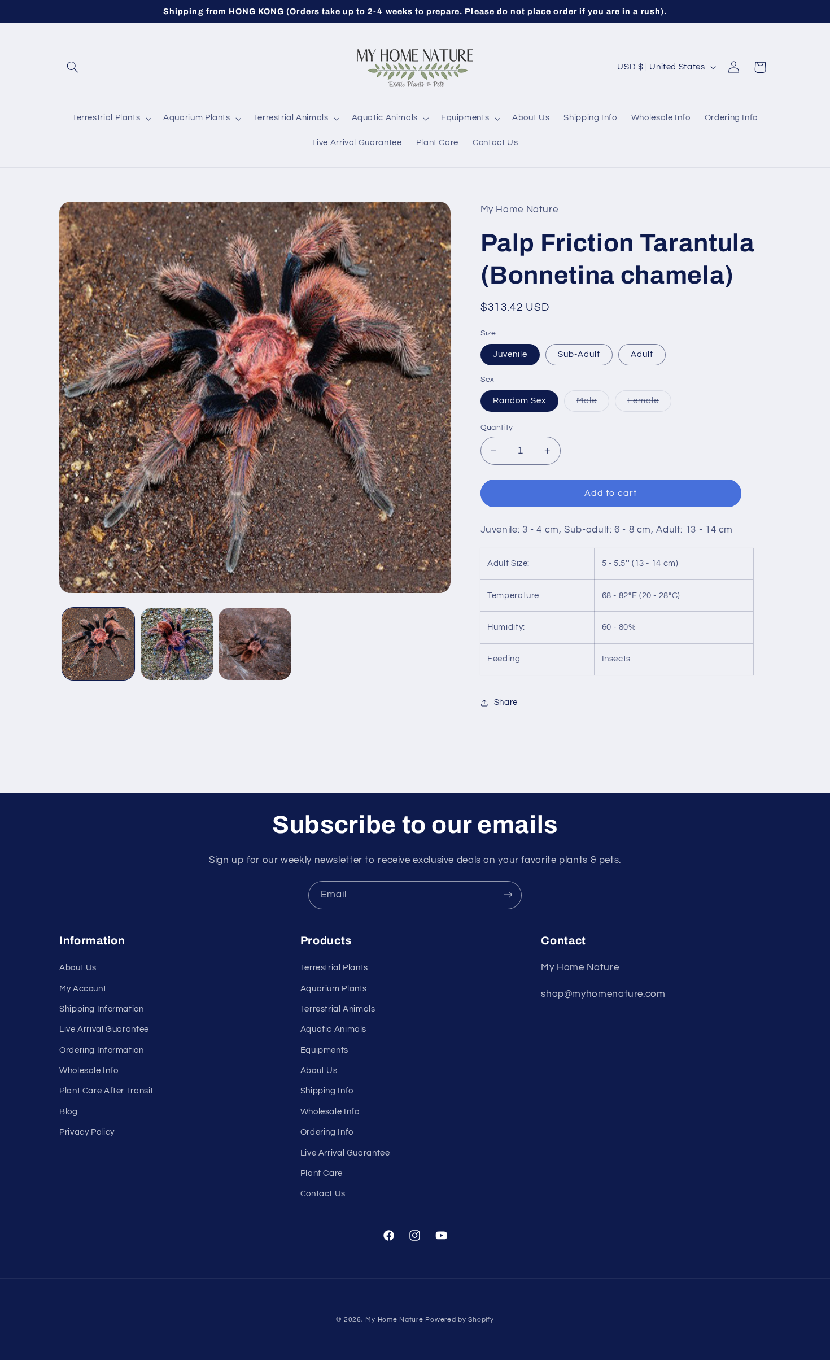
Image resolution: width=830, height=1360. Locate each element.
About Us (78, 968)
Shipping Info (326, 1091)
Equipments (324, 1050)
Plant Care (321, 1173)
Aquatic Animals (333, 1030)
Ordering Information (101, 1050)
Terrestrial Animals (337, 1009)
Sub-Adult (579, 354)
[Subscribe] (508, 895)
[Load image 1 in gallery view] (98, 644)
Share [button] (506, 702)
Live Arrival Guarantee (104, 1030)
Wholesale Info (89, 1070)
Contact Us (323, 1194)
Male (592, 404)
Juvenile (510, 354)
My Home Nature (394, 1320)
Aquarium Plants (333, 988)
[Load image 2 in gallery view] (177, 644)
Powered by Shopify (459, 1320)
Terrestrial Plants (334, 968)
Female (649, 404)
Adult (642, 354)
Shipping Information (101, 1009)
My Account (82, 988)
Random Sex (520, 400)
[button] (72, 67)
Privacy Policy (87, 1132)
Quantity (496, 427)
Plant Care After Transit (106, 1091)
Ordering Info (326, 1132)
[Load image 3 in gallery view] (255, 644)
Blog (68, 1112)
